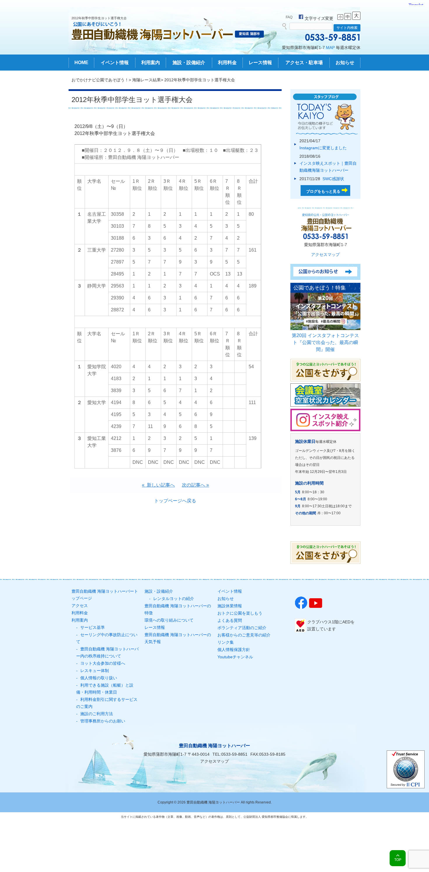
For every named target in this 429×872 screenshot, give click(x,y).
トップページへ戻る (175, 500)
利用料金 (227, 62)
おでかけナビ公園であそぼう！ (100, 80)
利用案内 (150, 62)
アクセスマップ (325, 254)
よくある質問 (229, 620)
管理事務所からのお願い (102, 721)
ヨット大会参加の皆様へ (102, 663)
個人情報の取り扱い (98, 678)
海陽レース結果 (146, 80)
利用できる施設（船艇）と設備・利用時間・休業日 (104, 688)
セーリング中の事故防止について (106, 638)
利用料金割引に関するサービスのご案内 (106, 703)
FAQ (289, 17)
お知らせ (345, 62)
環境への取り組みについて (168, 620)
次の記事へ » (195, 485)
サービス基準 (92, 627)
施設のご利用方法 (96, 713)
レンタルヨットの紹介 (173, 598)
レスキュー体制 (94, 670)
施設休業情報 (229, 605)
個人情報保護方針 (233, 649)
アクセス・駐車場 (304, 62)
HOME (81, 62)
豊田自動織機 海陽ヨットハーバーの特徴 (177, 609)
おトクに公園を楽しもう (239, 613)
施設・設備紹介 (188, 62)
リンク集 (225, 642)
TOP (397, 860)
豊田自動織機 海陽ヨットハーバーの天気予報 (177, 638)
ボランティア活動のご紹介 (241, 627)
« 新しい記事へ (158, 485)
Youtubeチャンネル (235, 657)
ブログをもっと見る (323, 191)
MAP (330, 47)
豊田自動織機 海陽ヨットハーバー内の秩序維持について (107, 652)
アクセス (80, 605)
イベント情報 (115, 62)
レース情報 (260, 62)
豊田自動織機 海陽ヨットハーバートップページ (105, 595)
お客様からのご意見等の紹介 (244, 635)
